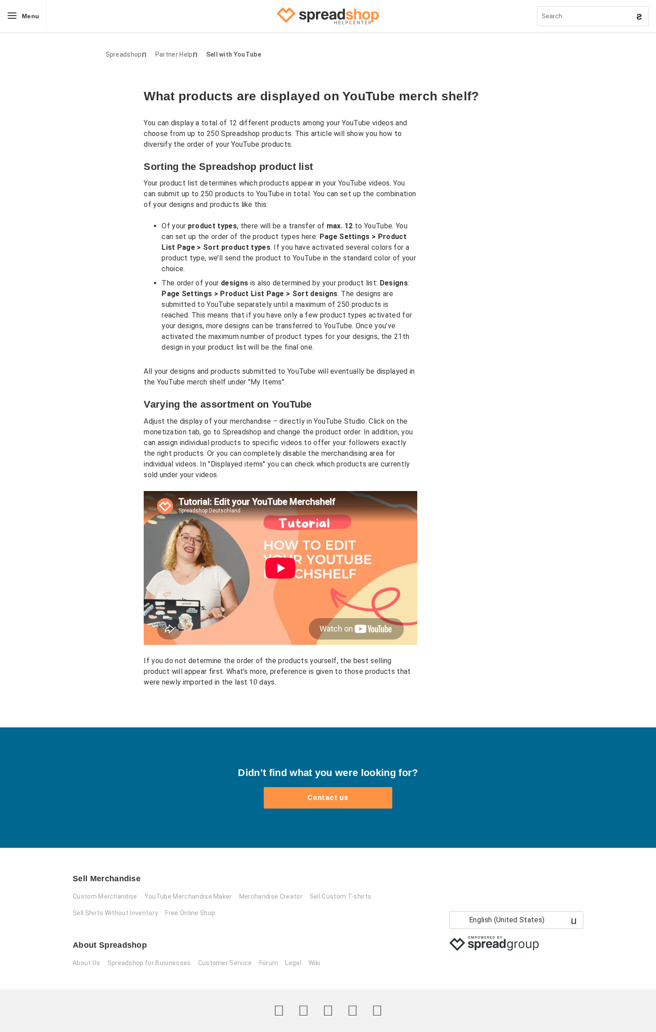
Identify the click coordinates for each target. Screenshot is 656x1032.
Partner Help (174, 54)
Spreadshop (124, 54)
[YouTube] (377, 1010)
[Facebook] (303, 1010)
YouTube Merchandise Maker (188, 896)
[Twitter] (279, 1010)
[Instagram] (328, 1010)
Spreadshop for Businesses (149, 962)
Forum (268, 962)
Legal (293, 962)
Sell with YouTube (233, 54)
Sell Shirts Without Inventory (115, 912)
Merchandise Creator (271, 896)
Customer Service (225, 962)
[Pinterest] (352, 1010)
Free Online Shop (190, 912)
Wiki (314, 962)
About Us (86, 962)
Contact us (328, 797)
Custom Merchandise (105, 896)
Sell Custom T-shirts (340, 896)
